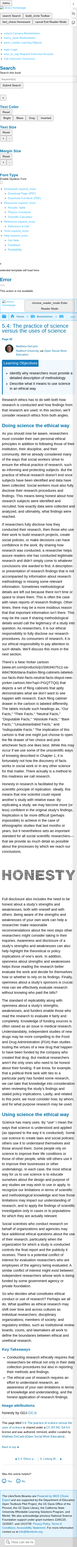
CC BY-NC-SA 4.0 (58, 1427)
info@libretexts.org (30, 1531)
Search (7, 1542)
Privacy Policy (41, 1523)
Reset (6, 112)
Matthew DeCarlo (27, 346)
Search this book (10, 72)
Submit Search (12, 85)
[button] (14, 245)
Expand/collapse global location (73, 315)
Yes (10, 1481)
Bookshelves (45, 316)
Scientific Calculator (20, 216)
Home (20, 316)
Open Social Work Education (44, 1436)
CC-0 (32, 1413)
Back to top (9, 1447)
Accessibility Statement (31, 1527)
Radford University (27, 350)
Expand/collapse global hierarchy (6, 316)
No (23, 1481)
